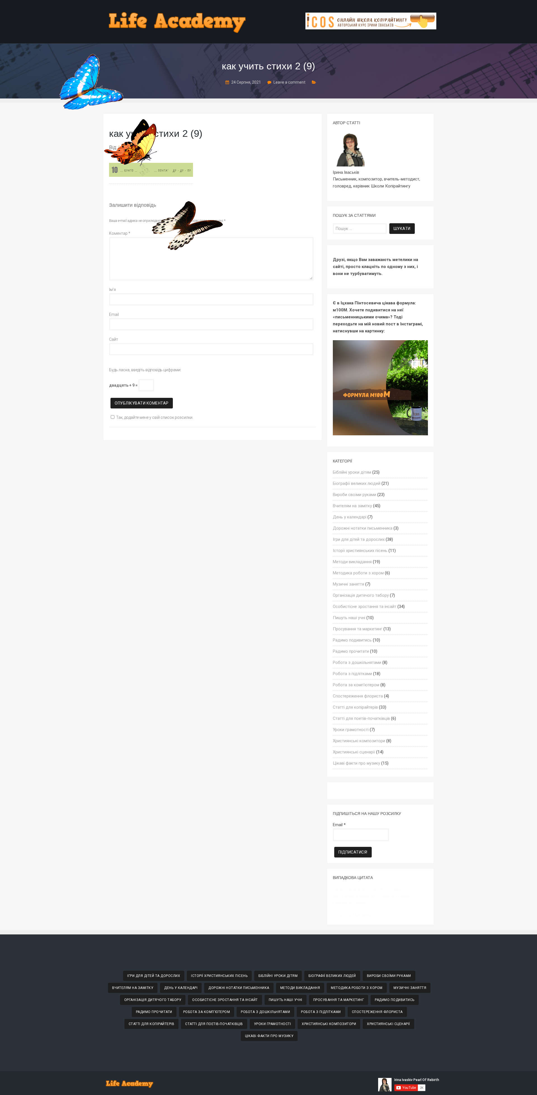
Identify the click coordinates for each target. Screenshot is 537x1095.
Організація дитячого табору (361, 595)
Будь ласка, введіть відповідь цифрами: (145, 370)
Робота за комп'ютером (356, 684)
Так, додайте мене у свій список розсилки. (154, 417)
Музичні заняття (348, 584)
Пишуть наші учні (349, 617)
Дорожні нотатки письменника (362, 528)
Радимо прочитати (351, 651)
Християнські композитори (359, 740)
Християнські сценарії (354, 752)
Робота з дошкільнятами (357, 662)
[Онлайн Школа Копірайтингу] (370, 27)
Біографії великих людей (356, 483)
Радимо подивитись (352, 640)
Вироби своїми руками (354, 494)
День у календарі (349, 517)
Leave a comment (289, 82)
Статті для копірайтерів (355, 707)
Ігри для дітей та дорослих (359, 539)
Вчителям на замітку (352, 505)
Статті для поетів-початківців (361, 718)
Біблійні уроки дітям (352, 472)
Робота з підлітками (352, 673)
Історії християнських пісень (360, 550)
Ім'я (112, 289)
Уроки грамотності (351, 729)
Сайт (113, 339)
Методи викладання (352, 561)
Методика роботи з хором (358, 572)
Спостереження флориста (358, 696)
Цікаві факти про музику (356, 763)
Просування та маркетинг (357, 628)
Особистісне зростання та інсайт (364, 606)
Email (114, 314)
